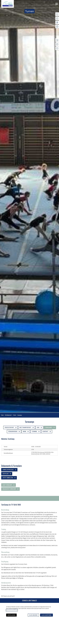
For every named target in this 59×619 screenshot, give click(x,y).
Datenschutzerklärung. (11, 610)
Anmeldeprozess (8, 469)
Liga (38, 427)
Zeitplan (5, 473)
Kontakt (45, 431)
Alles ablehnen (33, 615)
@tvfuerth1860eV (57, 51)
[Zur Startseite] (7, 4)
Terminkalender (57, 29)
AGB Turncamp (7, 485)
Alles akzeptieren (46, 615)
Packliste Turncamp (9, 489)
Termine (34, 431)
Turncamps (48, 427)
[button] (56, 4)
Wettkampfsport (25, 427)
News (24, 431)
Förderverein (12, 431)
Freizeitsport (9, 427)
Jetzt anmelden (8, 478)
